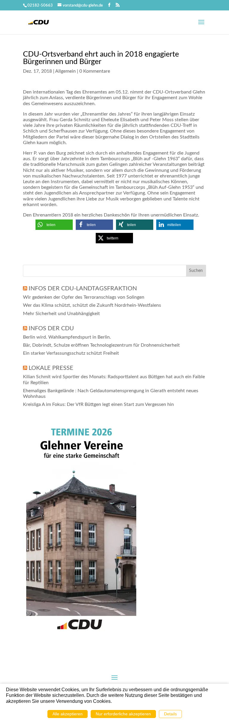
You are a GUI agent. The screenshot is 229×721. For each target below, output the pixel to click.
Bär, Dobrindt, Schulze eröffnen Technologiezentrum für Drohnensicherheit (101, 345)
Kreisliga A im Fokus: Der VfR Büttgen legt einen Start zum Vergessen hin (98, 404)
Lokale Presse (51, 368)
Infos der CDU (51, 328)
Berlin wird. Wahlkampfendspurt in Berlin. (67, 337)
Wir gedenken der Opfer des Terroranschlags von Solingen (83, 297)
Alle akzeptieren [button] (67, 713)
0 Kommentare (94, 71)
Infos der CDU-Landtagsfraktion (83, 289)
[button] (54, 224)
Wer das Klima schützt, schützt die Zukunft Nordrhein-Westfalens (92, 305)
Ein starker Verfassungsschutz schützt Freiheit (71, 353)
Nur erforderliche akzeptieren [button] (123, 713)
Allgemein (65, 71)
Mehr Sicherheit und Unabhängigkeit (61, 313)
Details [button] (170, 713)
